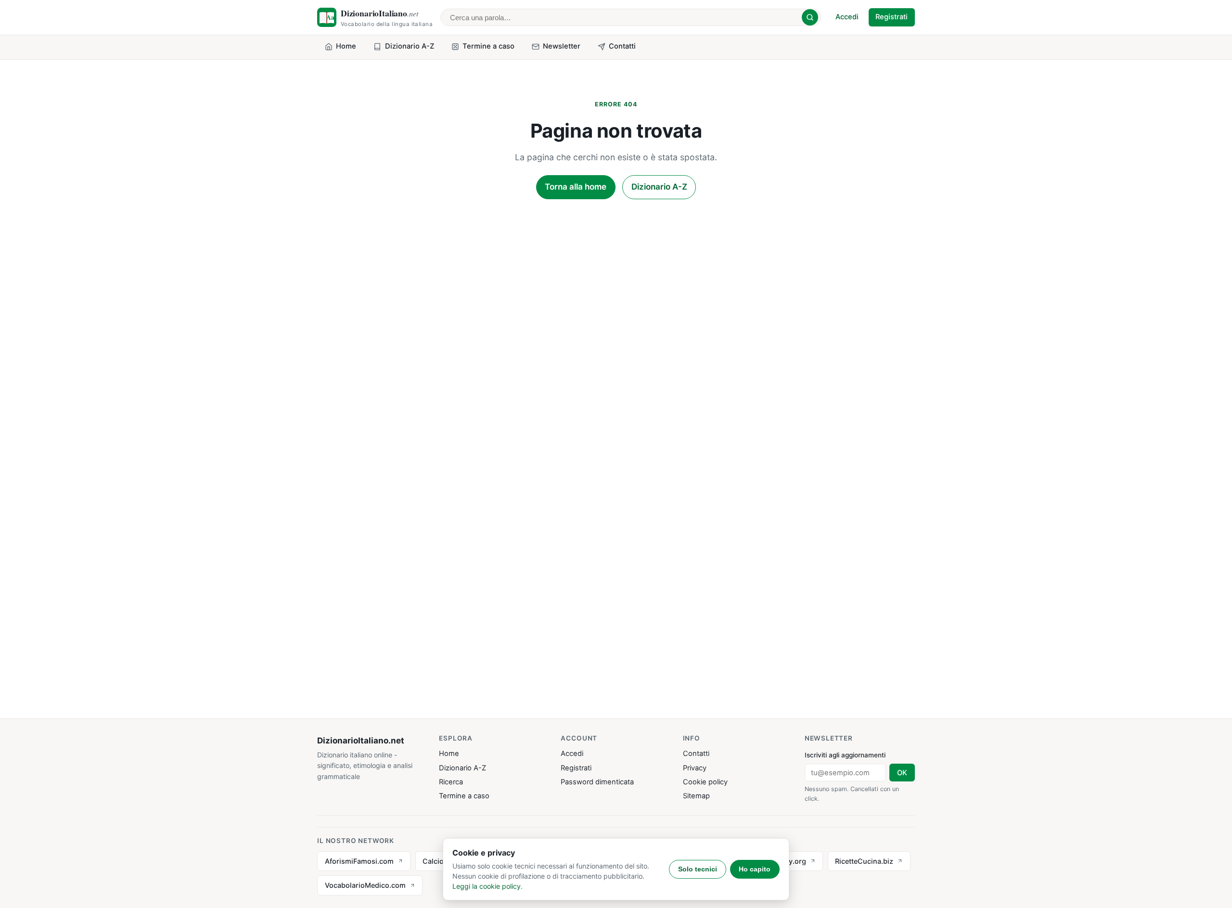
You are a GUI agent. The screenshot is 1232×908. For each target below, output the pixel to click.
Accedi (847, 17)
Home (449, 753)
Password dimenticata (597, 782)
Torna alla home (575, 187)
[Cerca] (810, 17)
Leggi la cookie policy (486, 886)
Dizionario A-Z (659, 187)
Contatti (696, 753)
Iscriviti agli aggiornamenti (845, 755)
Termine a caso (464, 796)
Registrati (891, 17)
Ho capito (754, 869)
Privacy (694, 768)
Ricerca (451, 782)
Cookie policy (705, 782)
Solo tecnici (697, 869)
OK (902, 772)
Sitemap (696, 796)
